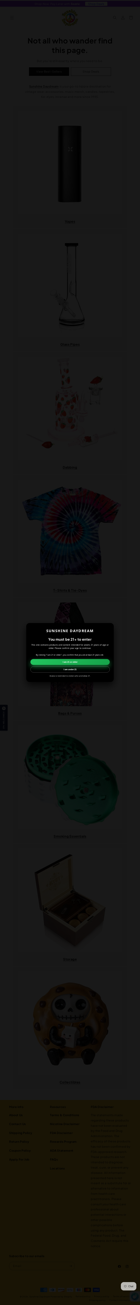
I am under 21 (70, 669)
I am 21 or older (70, 662)
